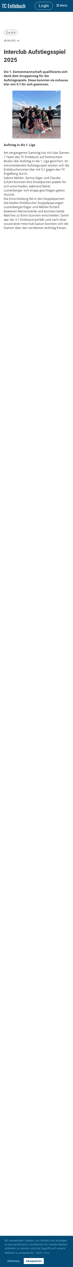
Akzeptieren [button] (34, 1261)
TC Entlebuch (13, 5)
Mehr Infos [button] (43, 1253)
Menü (63, 5)
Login (44, 5)
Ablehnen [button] (13, 1261)
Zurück (11, 32)
